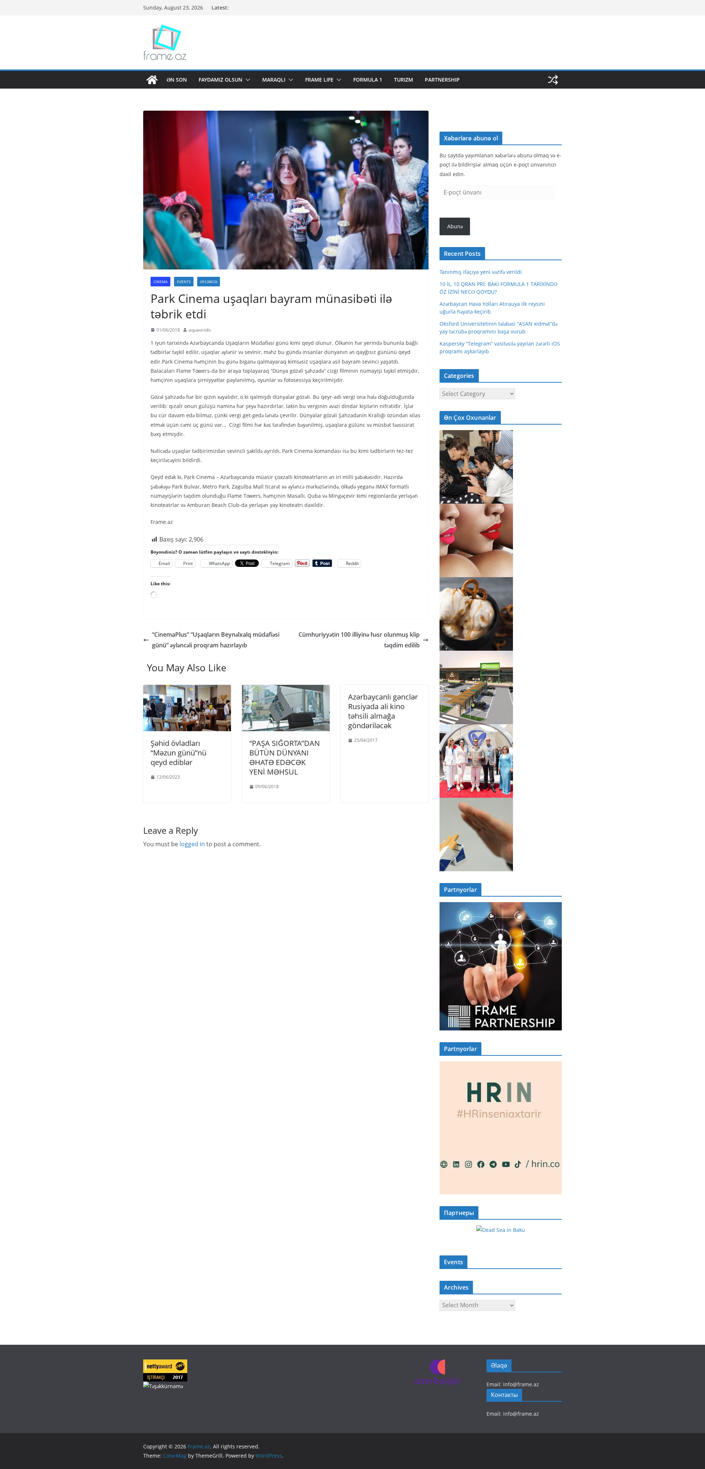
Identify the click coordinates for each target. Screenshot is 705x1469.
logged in (192, 844)
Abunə (455, 226)
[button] (246, 80)
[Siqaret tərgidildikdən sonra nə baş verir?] (476, 802)
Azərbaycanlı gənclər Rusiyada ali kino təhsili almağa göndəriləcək (383, 711)
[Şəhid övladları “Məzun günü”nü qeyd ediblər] (187, 690)
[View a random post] (553, 80)
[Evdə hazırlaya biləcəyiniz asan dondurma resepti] (476, 581)
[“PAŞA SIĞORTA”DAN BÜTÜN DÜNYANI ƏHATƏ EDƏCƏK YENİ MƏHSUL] (286, 690)
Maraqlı (273, 79)
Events (184, 281)
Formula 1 (367, 79)
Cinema (160, 281)
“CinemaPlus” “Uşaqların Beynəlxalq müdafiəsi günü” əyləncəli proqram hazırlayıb (215, 639)
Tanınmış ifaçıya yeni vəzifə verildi (481, 271)
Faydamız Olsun (220, 79)
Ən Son (177, 79)
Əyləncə (208, 281)
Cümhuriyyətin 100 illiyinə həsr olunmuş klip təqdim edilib (359, 639)
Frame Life (319, 79)
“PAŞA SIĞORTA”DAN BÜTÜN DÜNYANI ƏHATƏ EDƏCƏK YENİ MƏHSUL (284, 757)
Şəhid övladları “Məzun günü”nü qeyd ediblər (178, 752)
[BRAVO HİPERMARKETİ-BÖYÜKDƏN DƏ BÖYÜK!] (476, 655)
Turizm (403, 79)
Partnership (442, 79)
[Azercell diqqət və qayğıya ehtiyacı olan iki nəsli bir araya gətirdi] (476, 434)
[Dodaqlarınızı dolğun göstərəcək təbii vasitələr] (476, 508)
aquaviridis (200, 330)
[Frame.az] (152, 80)
